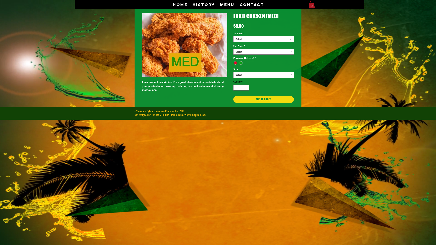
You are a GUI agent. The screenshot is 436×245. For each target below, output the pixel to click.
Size (236, 69)
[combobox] (263, 39)
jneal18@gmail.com (196, 115)
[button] (311, 4)
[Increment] (247, 88)
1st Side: (238, 33)
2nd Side (239, 46)
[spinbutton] (241, 88)
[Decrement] (236, 88)
